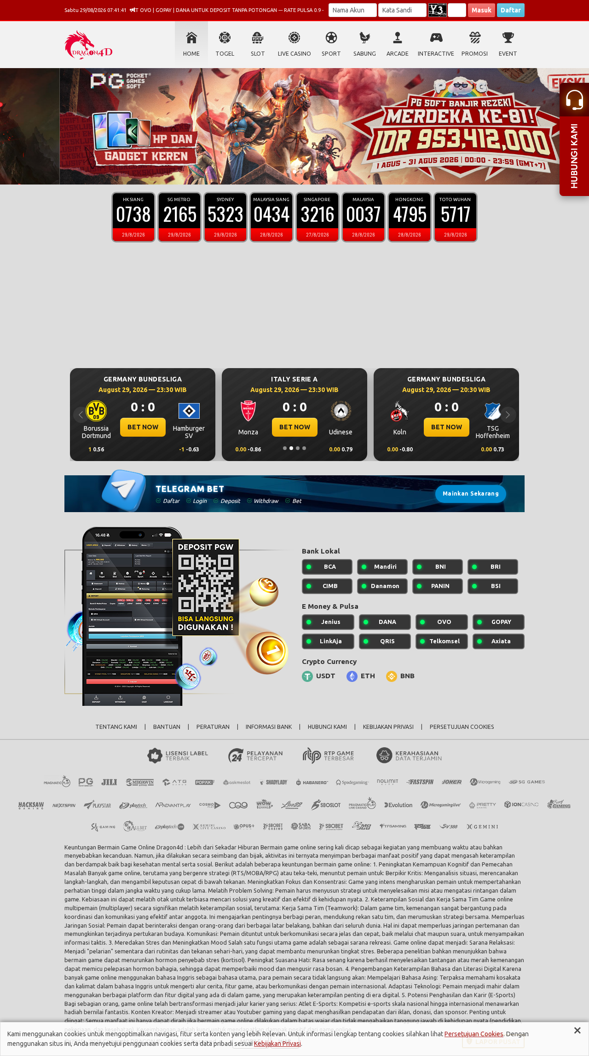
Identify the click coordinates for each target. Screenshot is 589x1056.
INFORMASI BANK (269, 727)
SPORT (331, 54)
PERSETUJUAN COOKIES (462, 727)
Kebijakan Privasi (277, 1043)
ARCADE (398, 54)
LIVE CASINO (294, 54)
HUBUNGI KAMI (327, 727)
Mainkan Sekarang (471, 493)
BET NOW (222, 427)
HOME (191, 54)
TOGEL (224, 54)
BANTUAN (166, 727)
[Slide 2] (294, 171)
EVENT (508, 54)
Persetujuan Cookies (474, 1034)
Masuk (481, 10)
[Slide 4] (304, 448)
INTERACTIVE (436, 54)
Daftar (511, 10)
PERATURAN (213, 727)
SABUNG (364, 54)
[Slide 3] (301, 171)
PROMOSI (475, 54)
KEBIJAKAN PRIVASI (388, 727)
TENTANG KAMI (116, 727)
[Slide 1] (288, 171)
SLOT (258, 54)
